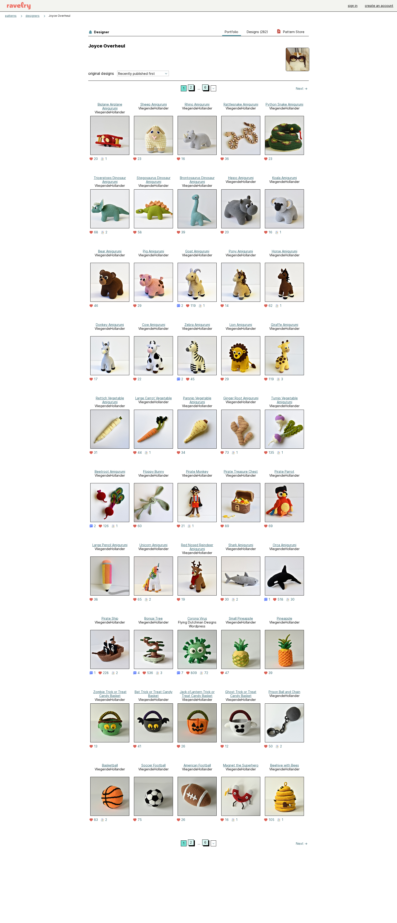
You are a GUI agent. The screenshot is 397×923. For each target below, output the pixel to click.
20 (96, 159)
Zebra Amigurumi (197, 325)
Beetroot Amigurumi (110, 471)
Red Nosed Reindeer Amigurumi (197, 547)
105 (271, 820)
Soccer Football (153, 765)
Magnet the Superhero (240, 765)
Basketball (110, 765)
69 (271, 526)
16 (183, 159)
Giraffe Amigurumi (284, 325)
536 (150, 673)
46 (96, 306)
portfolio (231, 32)
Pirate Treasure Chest (241, 471)
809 (194, 673)
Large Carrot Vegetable (153, 398)
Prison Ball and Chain (284, 692)
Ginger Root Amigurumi (240, 398)
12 (226, 746)
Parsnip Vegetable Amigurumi (197, 400)
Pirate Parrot (284, 471)
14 (227, 306)
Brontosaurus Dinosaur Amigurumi (197, 180)
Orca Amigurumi (284, 545)
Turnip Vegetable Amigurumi (284, 400)
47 (227, 673)
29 (140, 306)
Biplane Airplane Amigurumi (110, 106)
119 (193, 306)
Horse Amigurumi (284, 251)
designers (33, 15)
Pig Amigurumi (153, 251)
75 (140, 820)
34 (183, 452)
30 (227, 599)
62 (270, 306)
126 (106, 526)
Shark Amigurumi (240, 545)
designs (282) (257, 32)
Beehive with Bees (284, 765)
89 (227, 526)
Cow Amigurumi (153, 325)
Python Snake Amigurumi (284, 104)
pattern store (293, 32)
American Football (197, 765)
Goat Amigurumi (197, 251)
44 (140, 452)
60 (140, 526)
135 (271, 452)
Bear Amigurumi (110, 251)
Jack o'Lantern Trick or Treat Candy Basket (197, 694)
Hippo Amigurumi (241, 178)
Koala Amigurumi (284, 178)
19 (183, 599)
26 (183, 746)
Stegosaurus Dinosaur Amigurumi (153, 180)
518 (280, 599)
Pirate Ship (110, 618)
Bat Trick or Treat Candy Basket (154, 694)
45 (192, 379)
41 (139, 746)
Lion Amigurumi (241, 325)
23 (139, 159)
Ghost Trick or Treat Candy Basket (240, 694)
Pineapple (284, 618)
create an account (379, 6)
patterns (11, 15)
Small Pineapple (241, 618)
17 (96, 379)
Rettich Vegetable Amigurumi (110, 400)
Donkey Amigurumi (110, 325)
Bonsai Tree (153, 618)
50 (271, 746)
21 (183, 526)
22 (139, 379)
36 (227, 159)
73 (227, 452)
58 (140, 232)
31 (95, 452)
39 (183, 232)
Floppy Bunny (153, 471)
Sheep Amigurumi (153, 104)
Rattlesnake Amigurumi (241, 104)
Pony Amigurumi (241, 251)
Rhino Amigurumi (197, 104)
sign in (352, 6)
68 (96, 232)
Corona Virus (197, 618)
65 (140, 599)
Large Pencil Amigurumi (110, 545)
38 (96, 599)
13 (95, 746)
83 (96, 820)
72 (206, 673)
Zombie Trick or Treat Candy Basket (110, 694)
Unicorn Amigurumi (153, 545)
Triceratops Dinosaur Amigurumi (110, 180)
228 (106, 673)
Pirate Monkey (197, 471)
